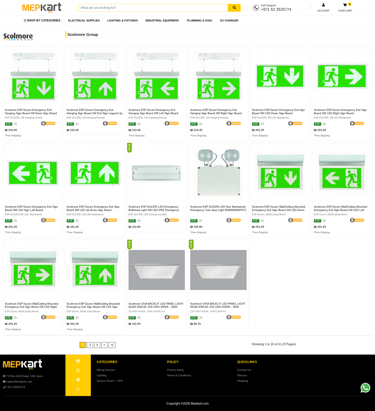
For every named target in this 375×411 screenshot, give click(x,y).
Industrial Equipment (162, 20)
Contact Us (244, 369)
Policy (173, 362)
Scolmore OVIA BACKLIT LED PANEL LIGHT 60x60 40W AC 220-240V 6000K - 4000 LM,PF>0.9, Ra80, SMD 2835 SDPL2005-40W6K (217, 308)
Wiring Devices (106, 369)
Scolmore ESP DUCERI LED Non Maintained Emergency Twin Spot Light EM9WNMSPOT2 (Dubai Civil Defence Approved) (218, 210)
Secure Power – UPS (110, 380)
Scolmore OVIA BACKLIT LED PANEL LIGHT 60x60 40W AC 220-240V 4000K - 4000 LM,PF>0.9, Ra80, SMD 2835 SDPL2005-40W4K (156, 308)
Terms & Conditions (179, 375)
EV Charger (229, 20)
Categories (107, 362)
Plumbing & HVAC (199, 20)
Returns (242, 375)
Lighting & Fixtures (122, 20)
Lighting (101, 375)
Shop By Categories (43, 20)
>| (112, 345)
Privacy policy (175, 369)
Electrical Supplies (84, 20)
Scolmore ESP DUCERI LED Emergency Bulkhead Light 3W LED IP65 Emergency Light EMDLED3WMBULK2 (154, 210)
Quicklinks (247, 362)
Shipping (242, 380)
